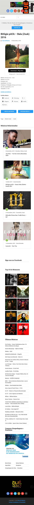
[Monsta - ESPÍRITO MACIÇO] (11, 280)
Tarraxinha (19, 212)
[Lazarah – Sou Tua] (17, 231)
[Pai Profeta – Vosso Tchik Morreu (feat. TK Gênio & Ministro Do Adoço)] (23, 304)
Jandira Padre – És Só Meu (12, 371)
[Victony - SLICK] (23, 280)
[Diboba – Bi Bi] (23, 329)
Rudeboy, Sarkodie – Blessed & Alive (14, 411)
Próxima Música (25, 111)
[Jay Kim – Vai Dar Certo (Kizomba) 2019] (17, 139)
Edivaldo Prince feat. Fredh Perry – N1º (16, 216)
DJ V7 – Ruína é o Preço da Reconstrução (15, 391)
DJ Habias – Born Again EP (12, 409)
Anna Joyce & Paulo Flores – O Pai (13, 388)
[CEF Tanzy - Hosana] (11, 317)
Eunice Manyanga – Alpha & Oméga (14, 348)
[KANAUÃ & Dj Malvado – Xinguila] (11, 304)
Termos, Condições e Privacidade (17, 502)
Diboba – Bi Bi (8, 351)
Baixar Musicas (20, 463)
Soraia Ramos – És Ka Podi (12, 368)
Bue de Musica (6, 40)
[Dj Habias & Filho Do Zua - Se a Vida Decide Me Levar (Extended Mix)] (23, 317)
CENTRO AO (17, 27)
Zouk (14, 119)
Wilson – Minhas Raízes (11, 396)
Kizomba (17, 151)
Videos (22, 151)
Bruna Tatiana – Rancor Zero (12, 399)
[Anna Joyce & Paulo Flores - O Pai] (23, 292)
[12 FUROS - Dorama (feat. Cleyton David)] (11, 292)
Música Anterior (9, 111)
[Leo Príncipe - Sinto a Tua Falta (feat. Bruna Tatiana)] (11, 329)
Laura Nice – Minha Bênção (12, 406)
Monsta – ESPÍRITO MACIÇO (12, 378)
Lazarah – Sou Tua (11, 246)
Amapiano (18, 465)
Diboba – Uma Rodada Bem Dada (13, 385)
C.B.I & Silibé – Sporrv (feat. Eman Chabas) (16, 423)
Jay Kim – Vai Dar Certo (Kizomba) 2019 (16, 154)
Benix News (8, 463)
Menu (3, 17)
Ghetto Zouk (8, 119)
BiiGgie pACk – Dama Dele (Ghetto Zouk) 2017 (16, 185)
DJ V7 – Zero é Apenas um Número (14, 393)
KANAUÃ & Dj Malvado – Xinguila (13, 354)
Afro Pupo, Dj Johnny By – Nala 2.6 (13, 357)
